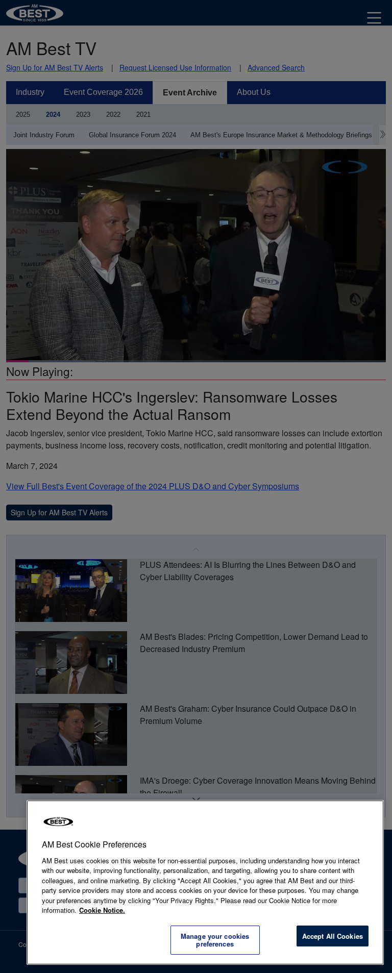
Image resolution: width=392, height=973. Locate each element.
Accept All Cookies (332, 936)
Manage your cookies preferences (215, 940)
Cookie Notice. (102, 910)
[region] (205, 882)
